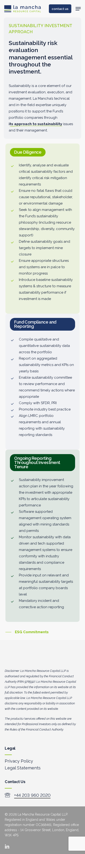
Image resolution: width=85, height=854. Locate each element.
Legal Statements (23, 767)
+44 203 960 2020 (32, 795)
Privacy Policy (19, 761)
